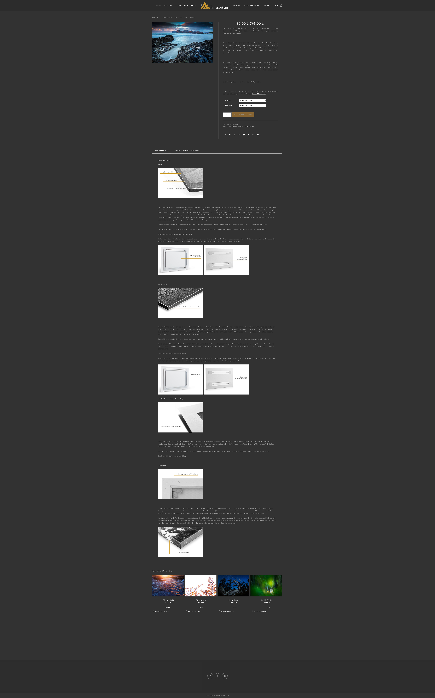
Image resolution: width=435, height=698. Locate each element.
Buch (193, 5)
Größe (228, 100)
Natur (158, 5)
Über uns (168, 5)
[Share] (225, 134)
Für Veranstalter (251, 5)
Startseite (156, 17)
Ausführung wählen (162, 611)
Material (228, 105)
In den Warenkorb (244, 114)
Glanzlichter (182, 5)
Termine (236, 5)
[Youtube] (217, 676)
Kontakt (267, 5)
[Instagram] (225, 676)
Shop (276, 5)
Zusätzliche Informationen (186, 150)
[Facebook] (210, 676)
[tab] (161, 150)
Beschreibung (161, 150)
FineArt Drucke (166, 17)
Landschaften (179, 17)
